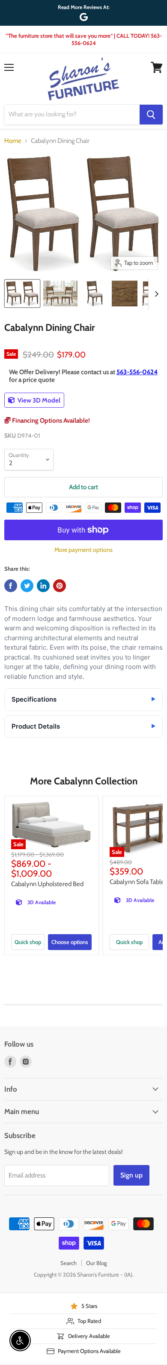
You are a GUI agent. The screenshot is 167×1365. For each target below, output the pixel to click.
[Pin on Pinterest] (59, 585)
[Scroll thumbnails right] (155, 294)
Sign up (131, 1175)
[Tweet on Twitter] (27, 585)
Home (12, 141)
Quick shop (28, 941)
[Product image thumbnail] (60, 293)
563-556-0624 (137, 372)
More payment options (83, 549)
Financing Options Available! (50, 420)
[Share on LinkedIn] (43, 585)
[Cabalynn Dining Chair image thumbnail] (22, 293)
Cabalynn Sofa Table (137, 882)
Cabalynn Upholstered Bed (47, 884)
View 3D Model (38, 400)
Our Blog (96, 1262)
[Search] (151, 114)
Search (68, 1262)
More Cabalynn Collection (83, 781)
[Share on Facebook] (10, 585)
